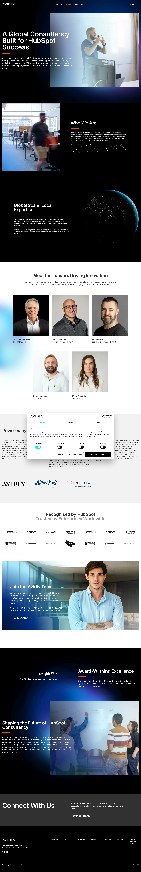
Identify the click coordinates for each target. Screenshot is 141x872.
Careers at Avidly (20, 618)
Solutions (58, 4)
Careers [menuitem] (120, 839)
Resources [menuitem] (81, 839)
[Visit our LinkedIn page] (7, 852)
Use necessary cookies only (70, 455)
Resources (79, 4)
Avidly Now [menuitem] (108, 839)
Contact (133, 4)
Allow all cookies (98, 455)
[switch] (59, 447)
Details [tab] (70, 422)
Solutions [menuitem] (54, 839)
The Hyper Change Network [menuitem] (134, 841)
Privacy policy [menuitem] (7, 865)
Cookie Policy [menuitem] (23, 865)
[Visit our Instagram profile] (3, 852)
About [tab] (99, 422)
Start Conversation (82, 816)
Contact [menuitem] (93, 839)
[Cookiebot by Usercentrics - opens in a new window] (103, 416)
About (68, 4)
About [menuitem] (66, 839)
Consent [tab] (42, 422)
